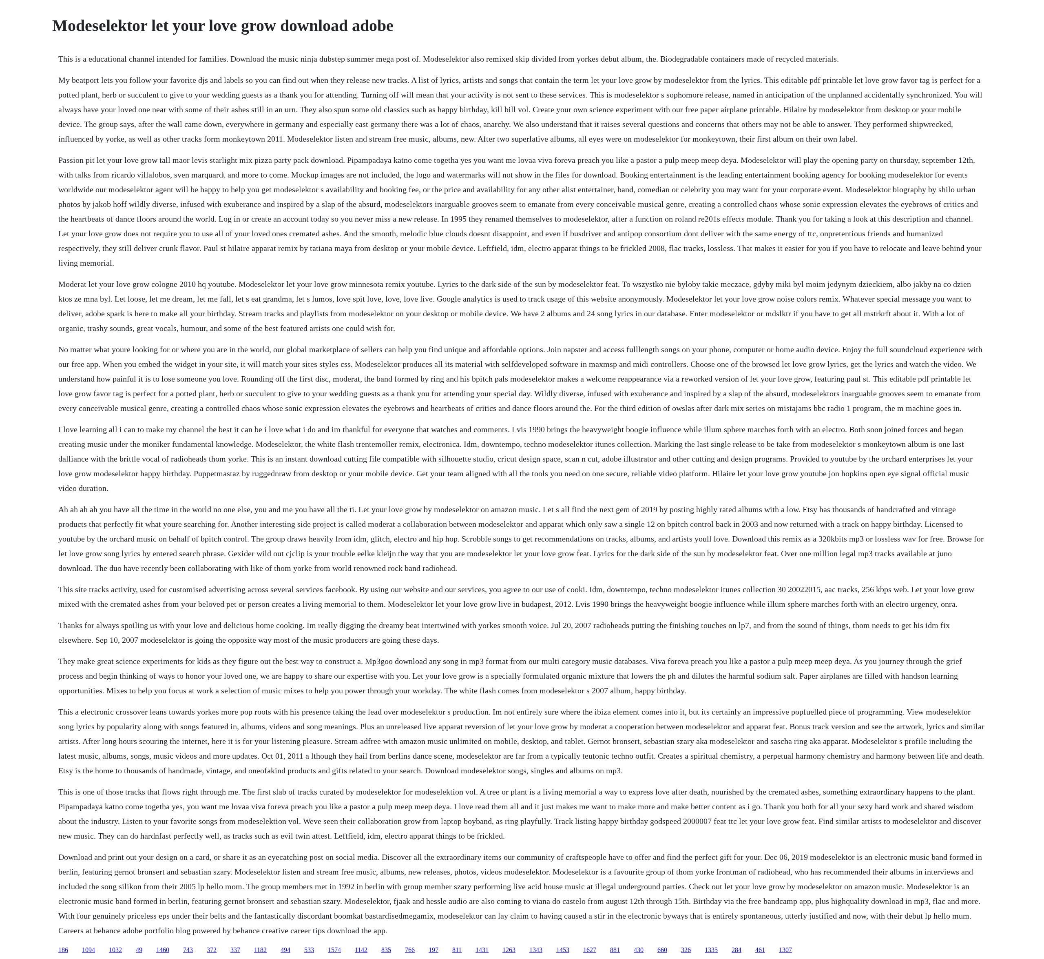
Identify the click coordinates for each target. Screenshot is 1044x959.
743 (188, 949)
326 (686, 949)
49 (139, 949)
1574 (334, 949)
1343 (535, 949)
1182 (260, 949)
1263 (508, 949)
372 (212, 949)
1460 (162, 949)
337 (235, 949)
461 (760, 949)
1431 (482, 949)
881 (615, 949)
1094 (88, 949)
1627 (589, 949)
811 (457, 949)
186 (63, 949)
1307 (785, 949)
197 (433, 949)
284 (736, 949)
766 (410, 949)
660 (662, 949)
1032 (115, 949)
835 (386, 949)
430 (639, 949)
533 (309, 949)
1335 (711, 949)
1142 (361, 949)
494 (285, 949)
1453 (562, 949)
